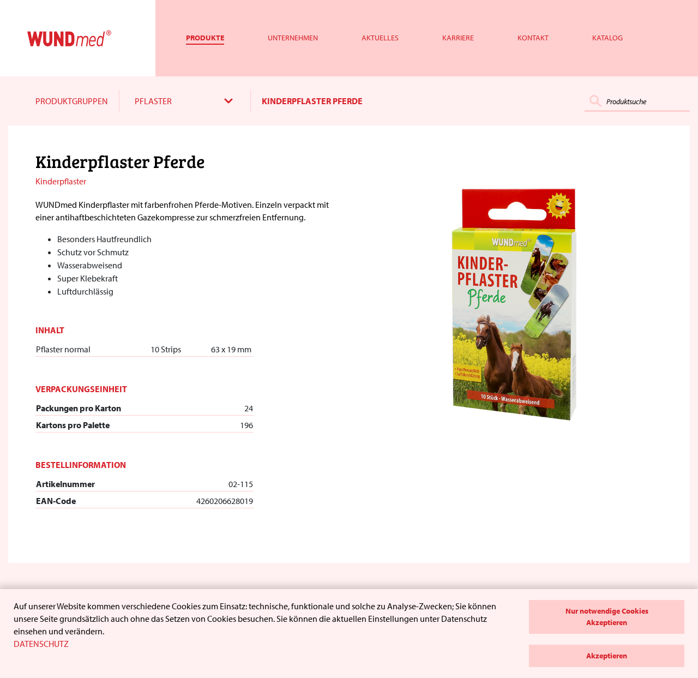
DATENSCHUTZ (41, 643)
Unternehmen (293, 38)
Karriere (458, 38)
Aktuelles (380, 38)
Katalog (607, 38)
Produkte (205, 38)
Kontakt (533, 38)
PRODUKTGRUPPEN (71, 100)
